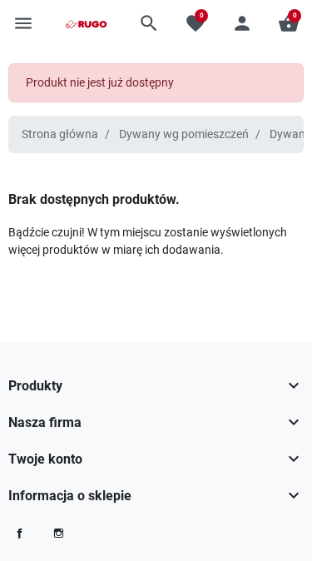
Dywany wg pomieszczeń (184, 134)
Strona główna (60, 134)
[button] (149, 23)
